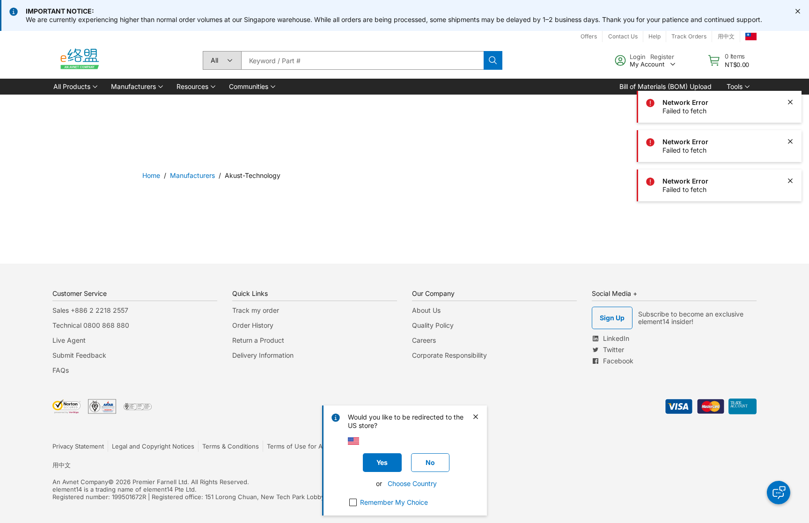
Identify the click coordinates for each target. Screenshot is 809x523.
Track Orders (688, 36)
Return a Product (258, 340)
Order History (252, 325)
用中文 (726, 36)
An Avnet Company (80, 482)
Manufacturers (192, 175)
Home (151, 175)
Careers (424, 340)
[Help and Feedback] (778, 492)
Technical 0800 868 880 (90, 325)
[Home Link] (79, 60)
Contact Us (623, 36)
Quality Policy (433, 325)
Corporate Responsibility (449, 355)
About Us (426, 310)
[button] (74, 87)
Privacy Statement (78, 446)
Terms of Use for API (297, 446)
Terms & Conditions (230, 446)
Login (638, 56)
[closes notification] (798, 11)
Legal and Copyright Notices (153, 446)
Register (662, 56)
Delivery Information (263, 355)
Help (654, 36)
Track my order (255, 310)
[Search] (493, 60)
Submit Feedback (79, 355)
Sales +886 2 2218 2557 (90, 310)
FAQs (60, 370)
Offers (589, 36)
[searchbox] (362, 60)
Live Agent (69, 340)
